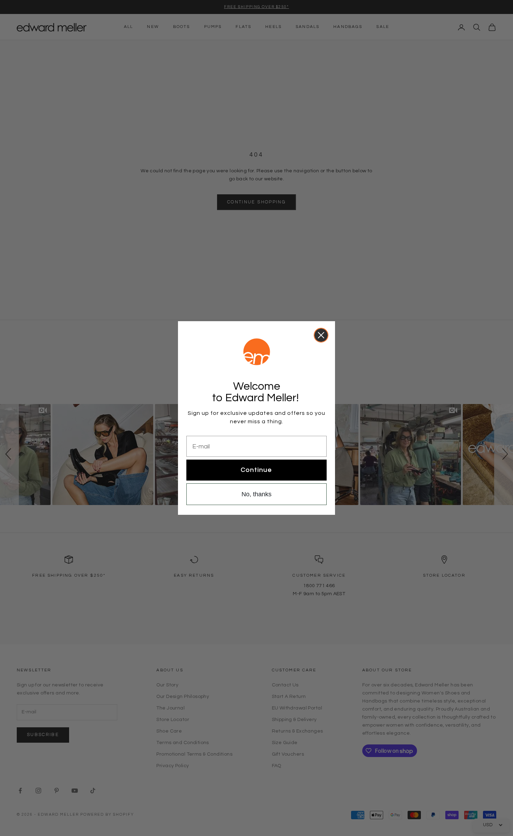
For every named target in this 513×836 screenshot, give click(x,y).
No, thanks (256, 494)
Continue (256, 470)
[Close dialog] (321, 335)
